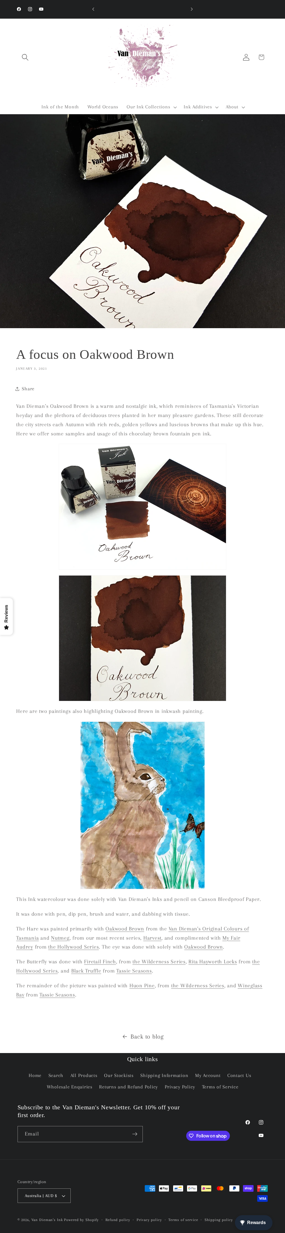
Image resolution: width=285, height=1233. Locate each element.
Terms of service (183, 1220)
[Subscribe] (134, 1134)
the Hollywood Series (73, 947)
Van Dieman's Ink (47, 1220)
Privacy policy (149, 1220)
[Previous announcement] (93, 9)
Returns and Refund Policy (128, 1087)
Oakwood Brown (124, 929)
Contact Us (239, 1075)
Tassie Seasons (134, 971)
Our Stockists (119, 1075)
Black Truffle (86, 971)
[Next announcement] (192, 9)
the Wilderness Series (159, 962)
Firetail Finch (100, 962)
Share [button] (28, 388)
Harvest (152, 938)
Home (35, 1075)
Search (56, 1075)
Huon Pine (142, 986)
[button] (25, 57)
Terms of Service (220, 1087)
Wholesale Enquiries (69, 1087)
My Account (208, 1075)
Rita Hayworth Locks (212, 962)
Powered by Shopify (81, 1220)
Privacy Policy (180, 1087)
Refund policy (117, 1220)
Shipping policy (219, 1220)
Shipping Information (164, 1075)
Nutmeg (60, 938)
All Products (83, 1075)
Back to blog (147, 1036)
